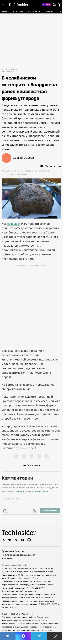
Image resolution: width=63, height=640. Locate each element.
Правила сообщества (13, 551)
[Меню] (3, 4)
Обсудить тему (53, 166)
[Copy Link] (55, 636)
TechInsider (18, 4)
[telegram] (16, 540)
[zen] (22, 540)
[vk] (9, 540)
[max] (29, 540)
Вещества (13, 69)
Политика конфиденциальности (19, 555)
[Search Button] (54, 4)
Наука (4, 69)
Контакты (7, 558)
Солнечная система (15, 171)
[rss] (3, 540)
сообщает (13, 224)
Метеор (45, 171)
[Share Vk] (8, 636)
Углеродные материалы (17, 174)
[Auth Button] (59, 4)
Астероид (29, 171)
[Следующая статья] (31, 520)
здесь (20, 448)
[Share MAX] (23, 636)
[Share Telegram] (39, 636)
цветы (37, 171)
